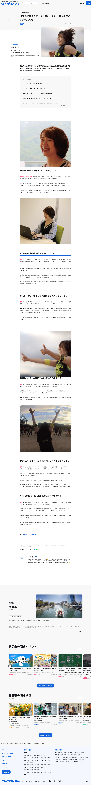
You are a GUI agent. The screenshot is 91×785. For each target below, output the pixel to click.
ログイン (82, 3)
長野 (45, 760)
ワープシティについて (8, 753)
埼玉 (28, 758)
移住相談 (70, 754)
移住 (56, 752)
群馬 (38, 758)
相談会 (56, 759)
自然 (66, 761)
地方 (82, 754)
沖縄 (25, 775)
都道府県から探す (46, 3)
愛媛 (35, 769)
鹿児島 (49, 772)
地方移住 (77, 752)
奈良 (45, 764)
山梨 (42, 760)
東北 (25, 755)
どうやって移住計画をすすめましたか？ (35, 88)
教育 (83, 759)
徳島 (28, 769)
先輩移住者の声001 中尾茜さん (31, 534)
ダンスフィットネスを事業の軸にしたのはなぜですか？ (40, 103)
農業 (78, 754)
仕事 (75, 754)
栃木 (35, 758)
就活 (80, 759)
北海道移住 (74, 757)
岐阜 (48, 760)
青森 (28, 755)
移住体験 (57, 754)
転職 (61, 754)
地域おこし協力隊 (62, 752)
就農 (64, 757)
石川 (35, 760)
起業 (60, 759)
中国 (25, 767)
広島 (38, 767)
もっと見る (79, 632)
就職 (76, 759)
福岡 (28, 772)
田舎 (86, 757)
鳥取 (28, 767)
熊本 (38, 772)
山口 (42, 767)
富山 (31, 760)
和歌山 (49, 764)
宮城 (38, 755)
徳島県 (11, 743)
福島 (45, 755)
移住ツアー (71, 759)
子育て (65, 754)
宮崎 (45, 772)
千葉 (45, 758)
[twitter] (30, 549)
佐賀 (31, 772)
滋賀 (31, 764)
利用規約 (37, 781)
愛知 (31, 762)
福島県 (62, 761)
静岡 (28, 762)
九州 (25, 772)
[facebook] (34, 549)
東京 (42, 758)
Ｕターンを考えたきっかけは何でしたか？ (36, 83)
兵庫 (42, 764)
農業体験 (68, 757)
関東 (25, 758)
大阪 (38, 764)
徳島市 (16, 743)
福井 (38, 760)
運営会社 (43, 781)
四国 (25, 769)
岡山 (35, 767)
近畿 (25, 764)
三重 (28, 764)
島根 (31, 767)
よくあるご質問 (6, 757)
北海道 (25, 752)
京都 (35, 764)
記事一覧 (6, 743)
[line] (37, 549)
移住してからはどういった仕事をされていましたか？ (40, 93)
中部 (25, 760)
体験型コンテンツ (78, 761)
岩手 (31, 755)
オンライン (81, 757)
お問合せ (4, 764)
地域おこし (84, 752)
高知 (38, 769)
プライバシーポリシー (27, 781)
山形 (42, 755)
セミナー (65, 759)
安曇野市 (57, 761)
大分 (42, 772)
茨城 (31, 758)
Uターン (70, 761)
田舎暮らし (71, 752)
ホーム (4, 749)
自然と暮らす (58, 757)
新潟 (28, 760)
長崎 (35, 772)
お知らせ (4, 760)
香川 (31, 769)
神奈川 (49, 758)
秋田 (35, 755)
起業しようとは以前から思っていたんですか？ (37, 98)
